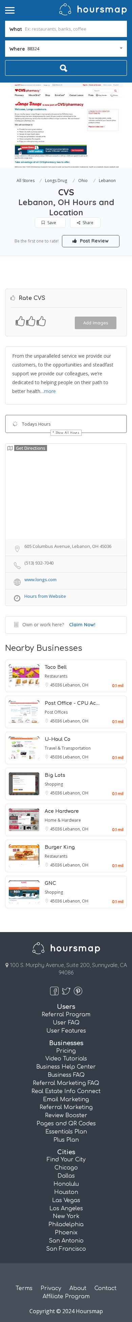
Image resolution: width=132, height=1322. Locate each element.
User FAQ (66, 1023)
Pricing (66, 1051)
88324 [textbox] (33, 49)
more (50, 391)
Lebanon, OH (75, 685)
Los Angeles (66, 1208)
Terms (24, 1288)
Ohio (83, 180)
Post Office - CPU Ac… (72, 703)
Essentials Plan (66, 1132)
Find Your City (66, 1160)
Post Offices (56, 712)
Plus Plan (66, 1140)
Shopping (54, 784)
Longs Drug (56, 180)
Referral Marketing (66, 1107)
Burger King (60, 847)
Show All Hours (68, 432)
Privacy (51, 1288)
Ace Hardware (62, 811)
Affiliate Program (66, 1296)
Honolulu (66, 1184)
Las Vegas (66, 1200)
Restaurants (56, 676)
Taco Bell (56, 667)
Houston (66, 1192)
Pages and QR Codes (66, 1124)
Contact (105, 1288)
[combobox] (66, 48)
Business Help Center (66, 1067)
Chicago (66, 1168)
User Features (66, 1031)
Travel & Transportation (68, 748)
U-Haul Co (57, 739)
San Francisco (66, 1249)
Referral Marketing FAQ (66, 1083)
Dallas (66, 1176)
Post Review (94, 241)
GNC (50, 883)
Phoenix (66, 1233)
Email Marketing (66, 1099)
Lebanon (107, 180)
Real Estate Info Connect (66, 1091)
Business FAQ (66, 1075)
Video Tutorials (66, 1059)
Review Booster (66, 1115)
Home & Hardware (63, 820)
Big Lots (55, 775)
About (77, 1288)
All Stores (26, 180)
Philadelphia (66, 1224)
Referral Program (66, 1015)
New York (66, 1216)
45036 (56, 685)
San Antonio (66, 1241)
